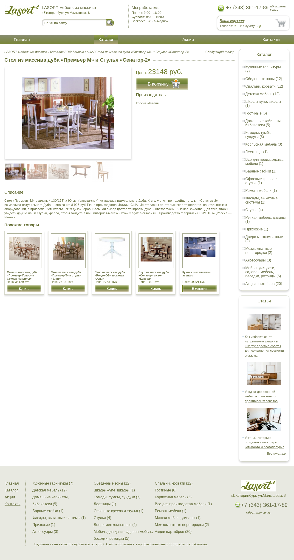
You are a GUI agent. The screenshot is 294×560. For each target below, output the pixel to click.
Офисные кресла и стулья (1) (261, 181)
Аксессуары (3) (258, 260)
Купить (24, 288)
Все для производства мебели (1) (183, 504)
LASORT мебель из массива (25, 52)
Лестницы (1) (256, 152)
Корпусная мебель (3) (263, 144)
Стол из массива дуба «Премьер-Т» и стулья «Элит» (66, 275)
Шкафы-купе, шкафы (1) (114, 490)
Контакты (271, 39)
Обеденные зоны (79, 52)
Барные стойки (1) (260, 171)
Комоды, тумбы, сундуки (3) (258, 135)
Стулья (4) (254, 210)
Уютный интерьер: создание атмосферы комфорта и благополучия (264, 442)
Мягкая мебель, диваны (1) (178, 518)
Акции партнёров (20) (263, 284)
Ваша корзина (232, 21)
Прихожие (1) (256, 229)
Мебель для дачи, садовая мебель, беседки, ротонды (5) (263, 272)
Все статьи (276, 453)
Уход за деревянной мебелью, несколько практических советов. (261, 396)
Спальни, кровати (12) (264, 86)
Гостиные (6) (256, 113)
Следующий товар (220, 52)
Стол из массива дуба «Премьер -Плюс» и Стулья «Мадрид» (22, 275)
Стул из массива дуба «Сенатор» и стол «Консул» (154, 275)
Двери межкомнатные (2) (115, 525)
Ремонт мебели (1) (261, 190)
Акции (188, 39)
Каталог (106, 39)
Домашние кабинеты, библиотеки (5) (263, 123)
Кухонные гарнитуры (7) (52, 483)
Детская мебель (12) (262, 94)
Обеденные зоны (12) (263, 79)
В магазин (199, 288)
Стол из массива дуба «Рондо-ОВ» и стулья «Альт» (110, 275)
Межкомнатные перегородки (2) (258, 251)
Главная (22, 39)
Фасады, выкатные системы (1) (261, 200)
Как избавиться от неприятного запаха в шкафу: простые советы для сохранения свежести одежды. (264, 346)
